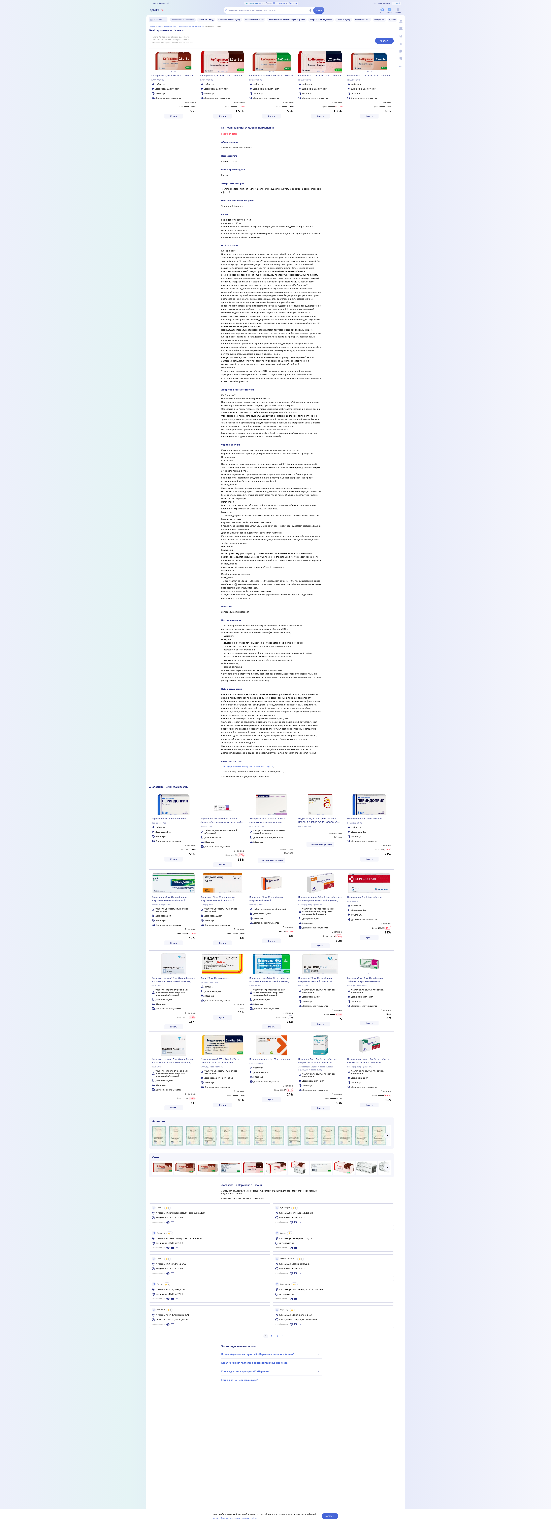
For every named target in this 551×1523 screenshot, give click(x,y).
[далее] (387, 1135)
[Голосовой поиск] (310, 10)
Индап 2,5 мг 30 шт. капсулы (214, 977)
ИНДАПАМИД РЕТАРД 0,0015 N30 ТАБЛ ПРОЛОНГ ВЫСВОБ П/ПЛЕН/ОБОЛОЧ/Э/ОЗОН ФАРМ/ (318, 820)
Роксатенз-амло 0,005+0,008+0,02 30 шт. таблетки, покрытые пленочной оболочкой (220, 1061)
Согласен (330, 1516)
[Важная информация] (401, 51)
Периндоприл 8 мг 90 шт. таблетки (169, 818)
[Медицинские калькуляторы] (401, 43)
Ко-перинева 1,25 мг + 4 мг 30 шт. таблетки (368, 75)
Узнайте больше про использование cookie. (235, 1518)
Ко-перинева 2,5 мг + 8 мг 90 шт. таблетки (221, 75)
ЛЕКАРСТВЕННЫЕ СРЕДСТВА (166, 26)
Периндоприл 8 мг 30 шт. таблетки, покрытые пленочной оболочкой (169, 898)
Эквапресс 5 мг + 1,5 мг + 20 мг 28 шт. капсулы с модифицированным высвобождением (267, 820)
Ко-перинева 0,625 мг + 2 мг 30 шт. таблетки (271, 75)
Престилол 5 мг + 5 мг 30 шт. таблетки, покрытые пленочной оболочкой (317, 1061)
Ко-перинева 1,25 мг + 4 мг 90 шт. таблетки (319, 75)
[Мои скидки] (401, 28)
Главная (153, 26)
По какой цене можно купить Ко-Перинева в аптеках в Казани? (257, 1354)
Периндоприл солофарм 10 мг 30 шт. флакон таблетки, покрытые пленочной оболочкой (220, 820)
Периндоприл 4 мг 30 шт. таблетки (364, 896)
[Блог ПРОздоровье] (401, 36)
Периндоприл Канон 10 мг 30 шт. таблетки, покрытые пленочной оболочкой (369, 1061)
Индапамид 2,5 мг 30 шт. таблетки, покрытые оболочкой (266, 898)
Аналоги (384, 40)
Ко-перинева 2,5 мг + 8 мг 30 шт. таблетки (172, 75)
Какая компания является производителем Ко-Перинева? (254, 1362)
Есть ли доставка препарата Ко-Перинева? (245, 1371)
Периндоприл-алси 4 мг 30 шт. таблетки (269, 1059)
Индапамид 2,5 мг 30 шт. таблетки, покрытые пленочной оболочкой (217, 898)
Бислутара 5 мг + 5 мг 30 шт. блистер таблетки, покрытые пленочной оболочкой (365, 980)
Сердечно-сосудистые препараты (190, 26)
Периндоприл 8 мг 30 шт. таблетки (364, 818)
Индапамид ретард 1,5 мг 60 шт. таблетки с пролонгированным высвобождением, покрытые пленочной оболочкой (173, 980)
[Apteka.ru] (159, 10)
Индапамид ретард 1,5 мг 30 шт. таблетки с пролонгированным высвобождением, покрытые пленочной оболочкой (320, 899)
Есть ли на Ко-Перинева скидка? (239, 1380)
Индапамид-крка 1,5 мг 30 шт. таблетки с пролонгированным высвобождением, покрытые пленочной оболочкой (269, 980)
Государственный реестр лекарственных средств (248, 766)
